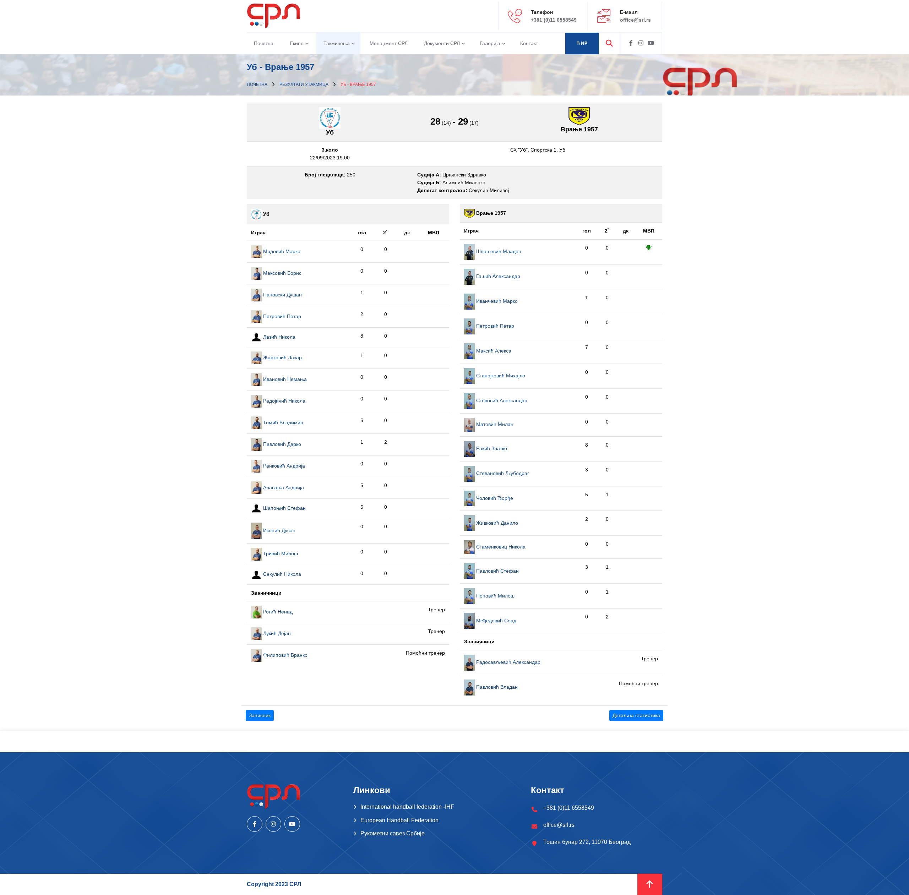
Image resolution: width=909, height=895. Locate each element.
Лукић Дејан (276, 633)
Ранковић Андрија (283, 466)
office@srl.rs (635, 20)
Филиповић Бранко (284, 655)
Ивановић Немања (284, 379)
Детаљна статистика (636, 715)
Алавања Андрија (283, 487)
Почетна (263, 43)
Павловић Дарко (281, 444)
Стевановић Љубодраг (502, 473)
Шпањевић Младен (498, 251)
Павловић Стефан (497, 571)
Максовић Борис (281, 273)
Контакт (529, 43)
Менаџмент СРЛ (389, 43)
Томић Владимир (282, 422)
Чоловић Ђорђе (494, 498)
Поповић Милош (495, 596)
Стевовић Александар (501, 400)
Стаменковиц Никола (500, 547)
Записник (260, 715)
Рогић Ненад (277, 612)
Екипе (297, 43)
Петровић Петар (281, 316)
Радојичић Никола (283, 401)
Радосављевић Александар (507, 662)
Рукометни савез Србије (392, 833)
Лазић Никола (278, 337)
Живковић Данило (496, 523)
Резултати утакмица (303, 84)
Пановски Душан (282, 295)
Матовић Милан (494, 424)
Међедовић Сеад (495, 620)
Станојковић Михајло (500, 375)
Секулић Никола (281, 574)
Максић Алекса (493, 351)
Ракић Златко (491, 448)
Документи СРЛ (442, 43)
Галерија (490, 43)
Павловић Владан (496, 687)
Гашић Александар (497, 276)
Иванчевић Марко (496, 301)
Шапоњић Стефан (284, 508)
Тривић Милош (280, 553)
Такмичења (336, 43)
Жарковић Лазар (282, 357)
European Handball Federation (399, 820)
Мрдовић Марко (281, 251)
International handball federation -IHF (407, 807)
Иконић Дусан (278, 530)
